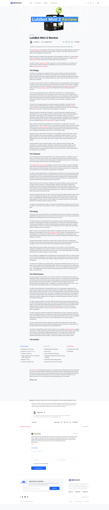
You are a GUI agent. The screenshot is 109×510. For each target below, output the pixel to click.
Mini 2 (33, 370)
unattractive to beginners (41, 66)
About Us (71, 491)
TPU (54, 120)
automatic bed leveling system (40, 165)
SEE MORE (85, 426)
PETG (45, 120)
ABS (49, 120)
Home (31, 3)
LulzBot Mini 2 (35, 50)
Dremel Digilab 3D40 (43, 88)
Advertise (78, 491)
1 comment (33, 422)
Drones (46, 3)
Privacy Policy (86, 501)
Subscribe (54, 488)
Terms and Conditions (78, 501)
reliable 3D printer (69, 329)
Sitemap (70, 501)
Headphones (54, 3)
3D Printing (38, 3)
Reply (32, 444)
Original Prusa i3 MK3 (53, 232)
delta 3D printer (44, 127)
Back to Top (84, 497)
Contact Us (85, 491)
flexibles (53, 307)
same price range (68, 86)
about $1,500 (43, 63)
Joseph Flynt (36, 42)
